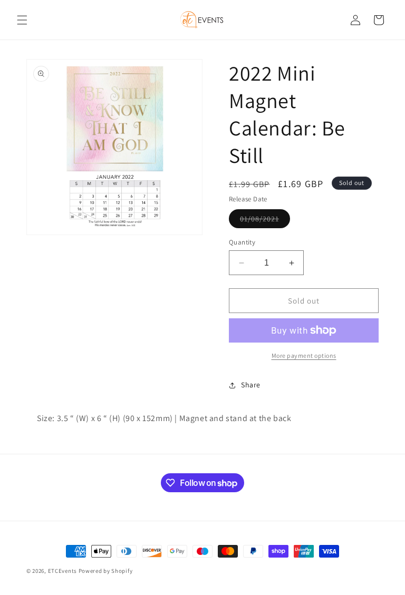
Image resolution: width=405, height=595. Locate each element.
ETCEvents (62, 570)
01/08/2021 (265, 220)
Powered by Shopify (106, 570)
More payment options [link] (304, 355)
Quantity (242, 242)
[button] (22, 20)
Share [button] (251, 384)
